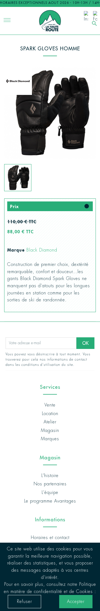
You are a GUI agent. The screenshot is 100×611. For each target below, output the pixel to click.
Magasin (50, 430)
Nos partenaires (50, 484)
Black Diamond (41, 250)
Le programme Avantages (50, 501)
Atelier (50, 422)
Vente (50, 405)
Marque (16, 250)
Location (50, 413)
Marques (50, 439)
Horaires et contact (50, 537)
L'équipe (50, 492)
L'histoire (50, 475)
